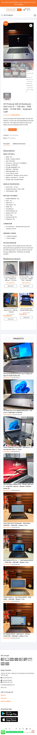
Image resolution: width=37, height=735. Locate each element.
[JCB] (7, 664)
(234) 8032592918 (7, 677)
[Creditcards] (30, 659)
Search (19, 9)
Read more (11, 286)
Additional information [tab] (19, 144)
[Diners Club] (21, 659)
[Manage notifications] (33, 731)
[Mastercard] (7, 659)
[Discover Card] (25, 659)
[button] (30, 25)
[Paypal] (16, 659)
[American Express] (3, 659)
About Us (3, 695)
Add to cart (12, 129)
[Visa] (12, 659)
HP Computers (11, 138)
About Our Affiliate (6, 701)
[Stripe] (3, 664)
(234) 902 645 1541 (7, 682)
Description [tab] (6, 144)
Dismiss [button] (20, 4)
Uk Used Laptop (13, 135)
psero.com (3, 687)
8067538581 (8, 680)
